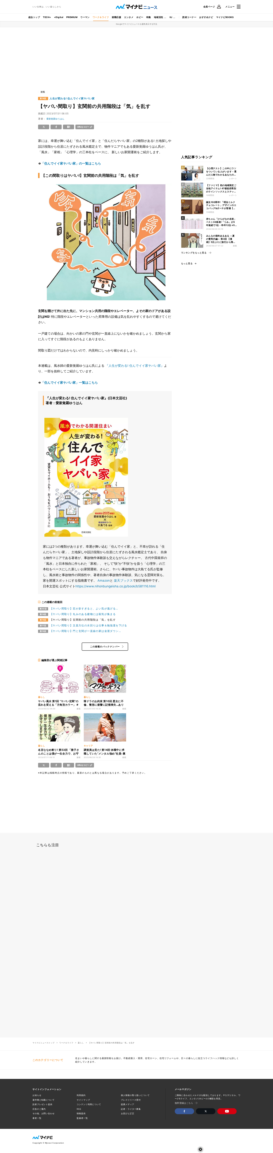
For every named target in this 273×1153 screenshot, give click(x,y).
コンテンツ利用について (89, 1104)
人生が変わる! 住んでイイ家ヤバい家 (72, 98)
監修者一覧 (82, 1118)
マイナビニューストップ (43, 1043)
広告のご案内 (39, 1109)
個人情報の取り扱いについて (135, 1095)
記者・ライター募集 (131, 1109)
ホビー (139, 17)
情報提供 (81, 1113)
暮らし (81, 1043)
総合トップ (34, 17)
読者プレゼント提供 (42, 1104)
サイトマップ (83, 1100)
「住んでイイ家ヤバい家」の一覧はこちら (71, 163)
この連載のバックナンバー (105, 646)
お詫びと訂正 (127, 1113)
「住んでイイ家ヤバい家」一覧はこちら (69, 382)
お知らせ (36, 1095)
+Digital (58, 17)
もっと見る (187, 263)
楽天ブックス (123, 580)
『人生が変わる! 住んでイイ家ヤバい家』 (134, 365)
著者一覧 (36, 1118)
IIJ (171, 17)
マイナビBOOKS (225, 17)
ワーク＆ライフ (101, 17)
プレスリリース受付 (131, 1100)
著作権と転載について (43, 1100)
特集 (148, 17)
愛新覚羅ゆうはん (55, 118)
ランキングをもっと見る (194, 253)
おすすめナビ (206, 17)
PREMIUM (71, 17)
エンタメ (128, 17)
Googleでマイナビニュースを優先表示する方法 (136, 24)
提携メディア (127, 1104)
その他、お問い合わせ (43, 1113)
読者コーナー (189, 17)
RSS (79, 1109)
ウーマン (85, 17)
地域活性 (158, 17)
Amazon (104, 580)
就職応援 (116, 17)
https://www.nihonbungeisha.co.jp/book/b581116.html (115, 586)
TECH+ (47, 17)
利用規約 (81, 1095)
